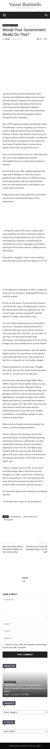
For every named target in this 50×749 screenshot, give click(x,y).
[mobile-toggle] (4, 15)
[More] (25, 530)
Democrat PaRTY (10, 682)
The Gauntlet (8, 520)
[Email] (19, 530)
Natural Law (9, 666)
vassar (7, 39)
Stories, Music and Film (10, 25)
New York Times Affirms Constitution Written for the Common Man (13, 549)
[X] (13, 530)
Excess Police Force (30, 517)
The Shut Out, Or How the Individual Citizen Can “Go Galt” (36, 549)
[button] (46, 15)
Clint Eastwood (15, 517)
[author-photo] (25, 574)
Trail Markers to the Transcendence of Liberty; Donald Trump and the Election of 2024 (25, 688)
